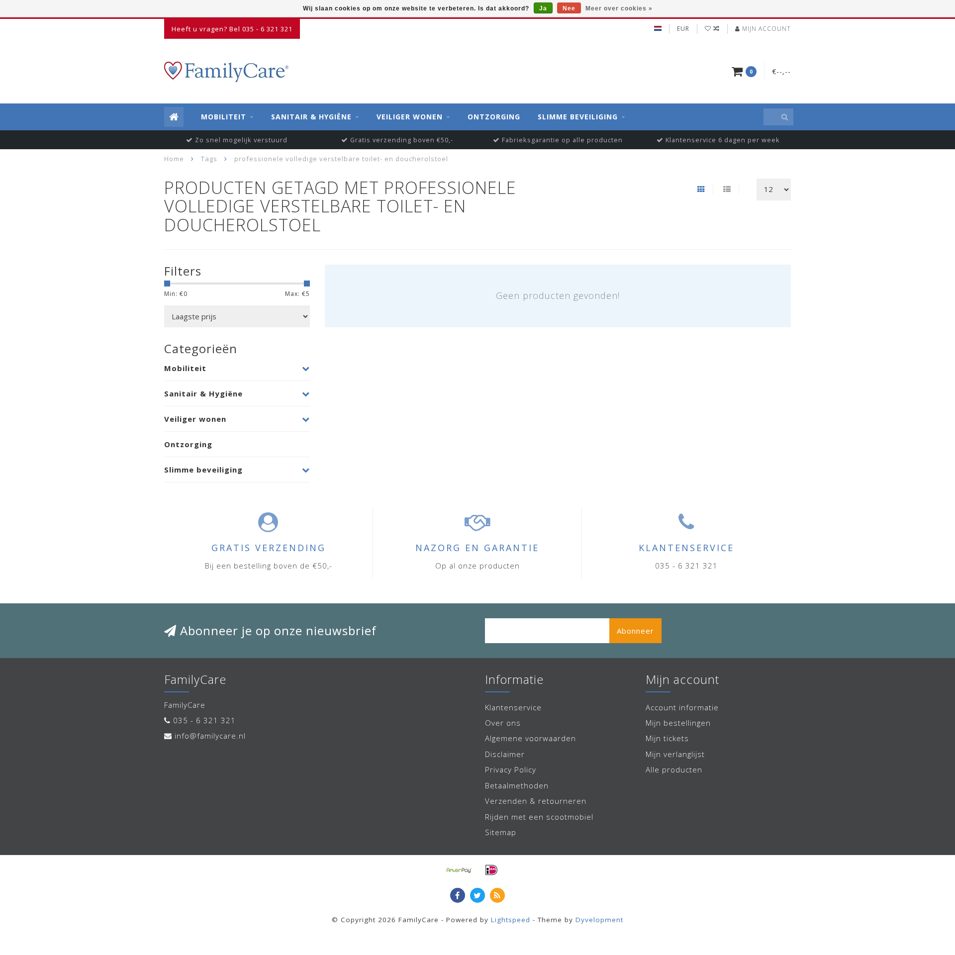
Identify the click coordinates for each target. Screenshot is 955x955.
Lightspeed (510, 919)
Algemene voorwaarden (530, 738)
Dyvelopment (599, 919)
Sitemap (500, 832)
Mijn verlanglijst (675, 754)
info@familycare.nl (210, 736)
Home (174, 158)
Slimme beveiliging (578, 116)
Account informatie (682, 707)
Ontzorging (494, 116)
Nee (569, 8)
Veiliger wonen (410, 116)
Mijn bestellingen (678, 723)
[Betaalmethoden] (459, 869)
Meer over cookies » (619, 8)
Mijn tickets (667, 738)
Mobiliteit (223, 116)
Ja (543, 8)
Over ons (503, 723)
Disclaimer (505, 754)
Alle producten (674, 769)
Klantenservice (513, 707)
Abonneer (635, 631)
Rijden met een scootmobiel (539, 817)
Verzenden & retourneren (535, 801)
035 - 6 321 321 (204, 720)
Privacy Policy (510, 769)
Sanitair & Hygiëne (311, 116)
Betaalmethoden (517, 785)
